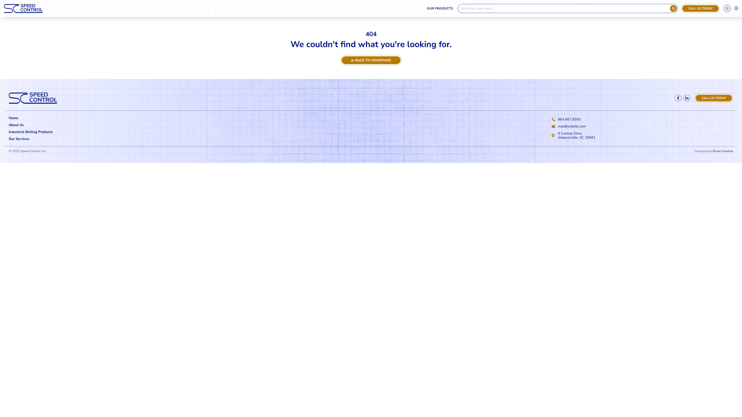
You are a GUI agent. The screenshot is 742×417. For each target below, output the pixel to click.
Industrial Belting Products (31, 132)
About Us (16, 125)
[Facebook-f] (678, 98)
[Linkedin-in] (686, 98)
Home (13, 118)
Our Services (19, 138)
